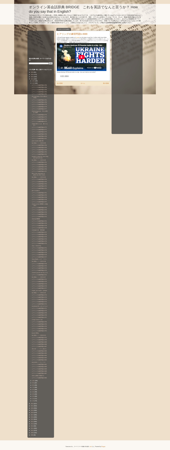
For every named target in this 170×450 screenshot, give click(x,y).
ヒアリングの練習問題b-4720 (39, 281)
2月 (33, 398)
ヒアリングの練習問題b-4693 (39, 357)
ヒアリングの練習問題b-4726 (39, 263)
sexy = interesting (36, 245)
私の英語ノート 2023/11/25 (39, 160)
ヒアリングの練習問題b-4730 (39, 250)
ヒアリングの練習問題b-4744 (39, 212)
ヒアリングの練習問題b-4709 (39, 313)
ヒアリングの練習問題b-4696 (39, 351)
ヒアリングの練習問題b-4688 (39, 371)
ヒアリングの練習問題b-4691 (39, 364)
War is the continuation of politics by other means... (39, 174)
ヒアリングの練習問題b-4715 (39, 297)
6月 (33, 389)
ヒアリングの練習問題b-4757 (39, 171)
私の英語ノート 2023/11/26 (39, 143)
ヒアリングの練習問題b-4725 (39, 266)
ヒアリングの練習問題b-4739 (39, 225)
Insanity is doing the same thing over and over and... (40, 157)
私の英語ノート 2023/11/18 (39, 261)
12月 (33, 81)
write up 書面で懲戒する (38, 375)
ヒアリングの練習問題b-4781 (39, 100)
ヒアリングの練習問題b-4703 (39, 328)
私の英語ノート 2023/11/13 (39, 335)
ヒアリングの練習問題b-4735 (39, 236)
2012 (32, 426)
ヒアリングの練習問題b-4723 (39, 270)
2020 (32, 408)
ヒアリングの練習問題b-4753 (39, 186)
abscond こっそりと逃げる (39, 348)
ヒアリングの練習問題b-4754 (39, 184)
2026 (32, 72)
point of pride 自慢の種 (37, 140)
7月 (33, 387)
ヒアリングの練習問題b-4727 (39, 257)
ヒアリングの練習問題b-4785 (39, 87)
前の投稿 (106, 83)
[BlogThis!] (63, 76)
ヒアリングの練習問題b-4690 (39, 366)
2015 (32, 419)
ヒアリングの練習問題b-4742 (39, 216)
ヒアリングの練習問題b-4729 (39, 252)
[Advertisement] (40, 42)
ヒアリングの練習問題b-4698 (39, 344)
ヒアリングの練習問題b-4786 (39, 85)
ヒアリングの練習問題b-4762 (39, 154)
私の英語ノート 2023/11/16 (39, 292)
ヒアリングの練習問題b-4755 (39, 181)
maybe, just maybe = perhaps (39, 290)
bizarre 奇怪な (35, 333)
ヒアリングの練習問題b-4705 (39, 324)
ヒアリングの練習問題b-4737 (39, 232)
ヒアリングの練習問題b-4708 (39, 315)
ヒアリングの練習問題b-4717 (39, 288)
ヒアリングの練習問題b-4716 (39, 295)
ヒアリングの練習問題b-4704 (39, 326)
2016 (32, 417)
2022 (32, 403)
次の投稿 (60, 83)
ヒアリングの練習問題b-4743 (39, 214)
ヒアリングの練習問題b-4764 (39, 149)
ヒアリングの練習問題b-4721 (39, 279)
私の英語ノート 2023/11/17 (39, 277)
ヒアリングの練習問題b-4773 (39, 121)
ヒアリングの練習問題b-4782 (39, 94)
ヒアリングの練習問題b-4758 (39, 169)
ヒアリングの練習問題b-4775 (39, 117)
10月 (33, 380)
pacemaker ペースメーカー (39, 362)
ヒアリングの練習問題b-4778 (39, 106)
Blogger (103, 446)
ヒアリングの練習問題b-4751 (39, 192)
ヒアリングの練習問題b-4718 (39, 286)
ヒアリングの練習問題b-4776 (39, 114)
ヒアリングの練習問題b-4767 (39, 138)
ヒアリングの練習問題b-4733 (39, 241)
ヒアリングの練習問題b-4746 (39, 207)
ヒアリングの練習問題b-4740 (39, 223)
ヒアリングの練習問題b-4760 (39, 164)
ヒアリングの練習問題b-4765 (39, 147)
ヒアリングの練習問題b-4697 (39, 346)
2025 (32, 74)
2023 (32, 79)
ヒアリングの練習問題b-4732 (39, 243)
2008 (32, 435)
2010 (32, 430)
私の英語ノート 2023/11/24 (39, 177)
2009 (32, 432)
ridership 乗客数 (36, 219)
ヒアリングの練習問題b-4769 (39, 134)
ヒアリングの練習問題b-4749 (39, 197)
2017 (32, 415)
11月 (33, 83)
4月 (33, 394)
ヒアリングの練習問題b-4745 (39, 210)
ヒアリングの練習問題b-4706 (39, 321)
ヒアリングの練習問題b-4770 (39, 131)
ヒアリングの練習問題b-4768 (39, 136)
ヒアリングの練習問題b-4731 (39, 248)
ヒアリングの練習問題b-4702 (39, 330)
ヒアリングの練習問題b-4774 (39, 119)
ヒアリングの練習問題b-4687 (39, 373)
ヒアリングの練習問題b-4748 (39, 199)
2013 (32, 423)
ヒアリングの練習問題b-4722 (39, 274)
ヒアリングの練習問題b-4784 (39, 89)
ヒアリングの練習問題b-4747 (39, 201)
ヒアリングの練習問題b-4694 (39, 355)
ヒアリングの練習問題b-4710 (39, 310)
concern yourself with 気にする (40, 272)
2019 (32, 410)
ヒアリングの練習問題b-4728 (39, 254)
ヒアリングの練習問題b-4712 (39, 304)
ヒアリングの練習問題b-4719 (39, 283)
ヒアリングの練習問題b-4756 (39, 179)
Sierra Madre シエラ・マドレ (39, 259)
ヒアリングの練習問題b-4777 (39, 109)
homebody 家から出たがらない (40, 306)
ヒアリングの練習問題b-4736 (39, 234)
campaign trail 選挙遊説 (38, 230)
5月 (33, 392)
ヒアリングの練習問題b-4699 (39, 342)
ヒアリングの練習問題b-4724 (39, 268)
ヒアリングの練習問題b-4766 (39, 145)
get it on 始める (36, 190)
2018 (32, 412)
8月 (33, 385)
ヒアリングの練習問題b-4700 (39, 339)
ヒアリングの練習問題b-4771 (39, 129)
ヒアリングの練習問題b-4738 (39, 227)
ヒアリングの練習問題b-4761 (39, 162)
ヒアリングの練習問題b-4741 (39, 221)
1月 (33, 400)
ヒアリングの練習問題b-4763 (39, 152)
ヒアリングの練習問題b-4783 (39, 92)
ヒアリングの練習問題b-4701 (39, 337)
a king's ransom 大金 (37, 319)
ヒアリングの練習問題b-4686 (39, 378)
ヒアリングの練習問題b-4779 (39, 104)
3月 (33, 396)
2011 (32, 428)
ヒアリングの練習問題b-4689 (39, 369)
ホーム (83, 83)
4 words (77, 37)
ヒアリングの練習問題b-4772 (39, 127)
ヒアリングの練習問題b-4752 (39, 188)
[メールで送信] (61, 76)
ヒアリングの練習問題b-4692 (39, 360)
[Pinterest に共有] (68, 76)
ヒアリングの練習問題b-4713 (39, 301)
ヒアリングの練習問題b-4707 (39, 317)
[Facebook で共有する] (66, 76)
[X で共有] (64, 76)
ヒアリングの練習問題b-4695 (39, 353)
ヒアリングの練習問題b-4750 (39, 195)
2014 (32, 421)
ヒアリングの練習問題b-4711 (39, 308)
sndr (90, 446)
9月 (33, 383)
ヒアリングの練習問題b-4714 (39, 299)
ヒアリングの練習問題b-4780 (39, 102)
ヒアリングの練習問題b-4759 (39, 166)
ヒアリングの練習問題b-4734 (39, 239)
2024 (32, 76)
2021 (32, 406)
